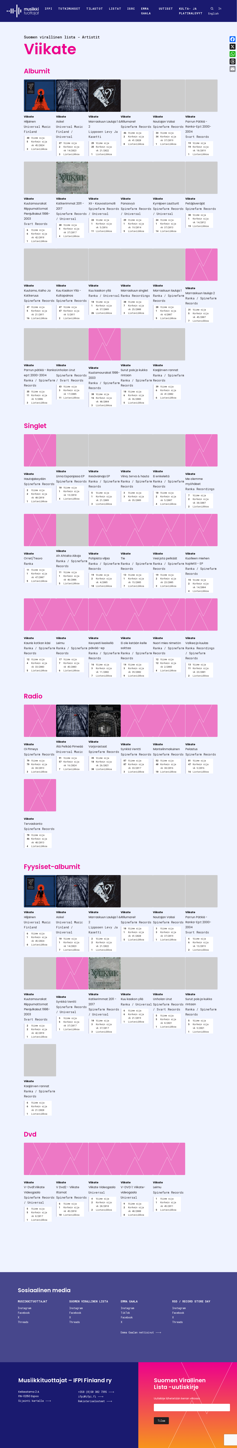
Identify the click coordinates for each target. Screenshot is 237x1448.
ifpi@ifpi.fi (87, 1396)
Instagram (24, 1308)
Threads (23, 1322)
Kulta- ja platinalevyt (191, 11)
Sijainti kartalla (31, 1401)
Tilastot (94, 8)
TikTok (125, 1312)
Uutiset (166, 8)
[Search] (212, 8)
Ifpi (48, 8)
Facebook (24, 1312)
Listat (115, 8)
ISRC (131, 8)
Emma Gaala (146, 11)
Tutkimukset (69, 8)
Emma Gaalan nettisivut (137, 1332)
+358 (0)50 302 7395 (92, 1392)
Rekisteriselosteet (91, 1401)
